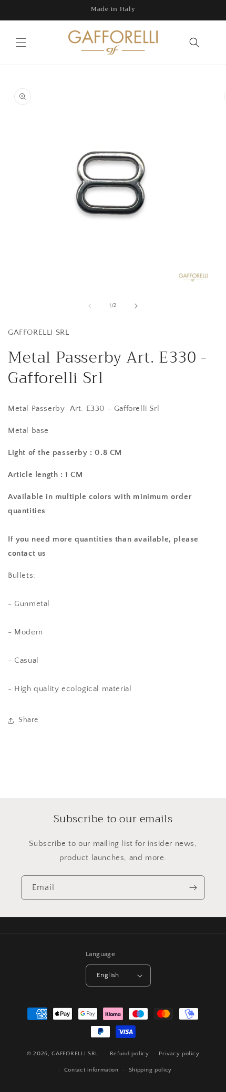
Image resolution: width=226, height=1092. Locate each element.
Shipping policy (150, 1070)
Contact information (91, 1070)
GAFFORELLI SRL (75, 1054)
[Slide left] (89, 305)
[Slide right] (136, 305)
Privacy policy (179, 1054)
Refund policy (129, 1054)
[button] (21, 42)
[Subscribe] (192, 887)
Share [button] (28, 720)
